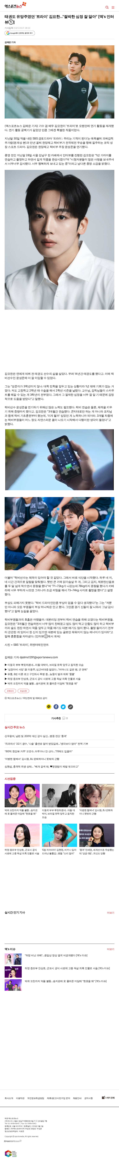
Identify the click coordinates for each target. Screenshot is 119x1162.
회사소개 (9, 1098)
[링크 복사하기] (70, 706)
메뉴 (113, 7)
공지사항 (88, 1098)
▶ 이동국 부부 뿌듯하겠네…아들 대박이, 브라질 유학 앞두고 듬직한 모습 (44, 664)
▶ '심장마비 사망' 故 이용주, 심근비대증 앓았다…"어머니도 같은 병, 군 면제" (46, 669)
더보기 (110, 912)
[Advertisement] (28, 1038)
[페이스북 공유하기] (56, 706)
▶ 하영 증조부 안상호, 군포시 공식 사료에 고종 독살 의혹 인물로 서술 (43, 678)
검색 (107, 7)
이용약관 (20, 1098)
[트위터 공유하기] (63, 706)
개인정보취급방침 (35, 1098)
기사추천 (59, 718)
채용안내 (77, 1098)
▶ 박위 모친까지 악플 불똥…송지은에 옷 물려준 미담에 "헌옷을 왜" (41, 683)
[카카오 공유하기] (49, 706)
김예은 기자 (10, 42)
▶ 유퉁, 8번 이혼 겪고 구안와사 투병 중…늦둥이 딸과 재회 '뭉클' (40, 674)
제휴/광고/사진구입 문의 (58, 1098)
